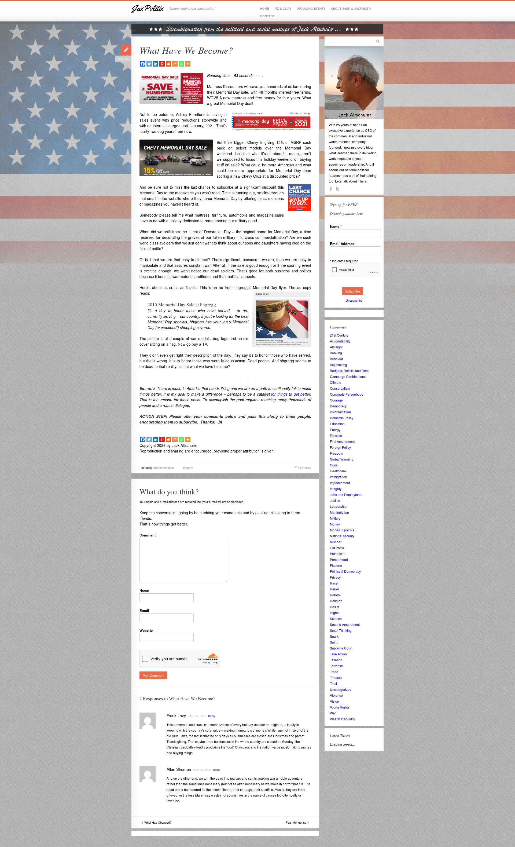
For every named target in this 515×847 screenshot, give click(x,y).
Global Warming (342, 459)
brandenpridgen (163, 467)
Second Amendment (345, 624)
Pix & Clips (282, 8)
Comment (147, 535)
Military (335, 518)
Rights (334, 612)
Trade (334, 671)
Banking (336, 353)
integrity (188, 467)
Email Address (343, 243)
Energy (335, 429)
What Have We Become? (186, 50)
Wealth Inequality (342, 719)
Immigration (338, 476)
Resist (334, 606)
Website (146, 630)
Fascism (336, 435)
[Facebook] (142, 64)
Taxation (336, 660)
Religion (336, 600)
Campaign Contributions (348, 376)
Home (264, 8)
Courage (336, 400)
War (333, 713)
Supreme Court (341, 648)
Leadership (338, 506)
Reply (211, 716)
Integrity (335, 488)
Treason (336, 677)
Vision (334, 701)
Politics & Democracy (345, 571)
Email (144, 610)
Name (144, 590)
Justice (335, 500)
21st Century (339, 335)
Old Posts (337, 547)
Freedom (336, 453)
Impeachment (340, 482)
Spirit (333, 642)
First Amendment (342, 441)
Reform (335, 595)
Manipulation (339, 512)
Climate (335, 382)
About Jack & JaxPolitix (351, 8)
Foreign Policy (340, 447)
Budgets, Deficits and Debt (349, 370)
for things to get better (290, 394)
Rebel (334, 589)
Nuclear (335, 541)
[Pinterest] (162, 64)
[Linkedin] (155, 64)
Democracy (338, 406)
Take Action (338, 654)
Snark (334, 636)
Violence (336, 695)
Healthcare (338, 471)
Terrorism (337, 665)
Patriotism (337, 553)
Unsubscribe (354, 300)
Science (336, 618)
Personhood (339, 559)
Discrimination (340, 412)
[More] (187, 64)
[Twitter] (149, 64)
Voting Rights (339, 707)
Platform (336, 565)
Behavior (336, 358)
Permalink (304, 467)
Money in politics (342, 530)
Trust (333, 683)
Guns (334, 465)
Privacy (335, 577)
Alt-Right (336, 347)
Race (334, 583)
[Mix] (175, 64)
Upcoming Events (311, 8)
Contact (267, 16)
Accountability (340, 341)
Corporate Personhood (346, 394)
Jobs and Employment (346, 494)
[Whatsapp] (181, 64)
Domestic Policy (341, 417)
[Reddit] (168, 64)
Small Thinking (341, 630)
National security (342, 536)
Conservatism (340, 388)
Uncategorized (340, 689)
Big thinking (338, 364)
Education (337, 423)
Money (335, 524)
